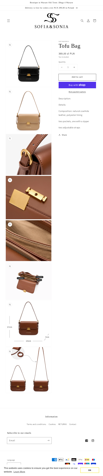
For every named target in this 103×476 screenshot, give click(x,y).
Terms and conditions (36, 424)
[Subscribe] (48, 440)
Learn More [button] (19, 472)
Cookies (52, 424)
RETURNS (62, 424)
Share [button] (64, 135)
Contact (72, 424)
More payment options (77, 92)
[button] (8, 21)
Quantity (62, 62)
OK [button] (89, 470)
